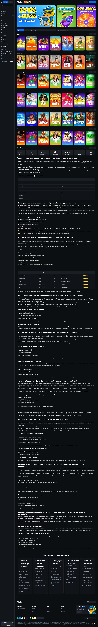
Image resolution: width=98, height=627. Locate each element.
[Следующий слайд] (95, 34)
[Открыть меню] (1, 2)
